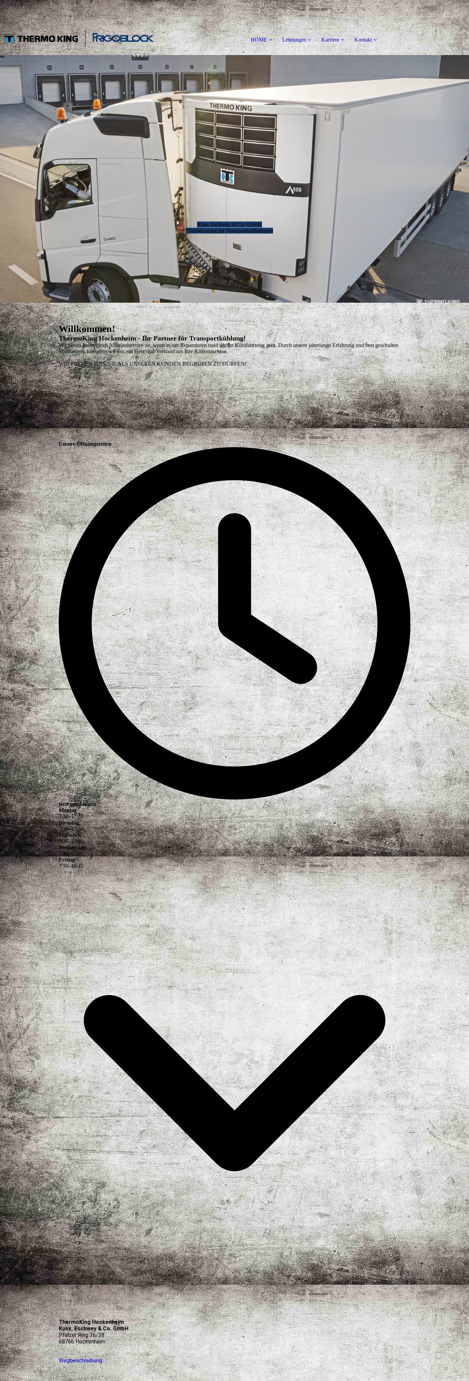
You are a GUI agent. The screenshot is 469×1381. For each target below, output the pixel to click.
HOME (259, 40)
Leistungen (294, 40)
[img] (79, 27)
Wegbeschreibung (80, 1360)
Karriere (330, 40)
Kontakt (363, 40)
